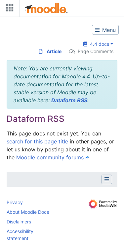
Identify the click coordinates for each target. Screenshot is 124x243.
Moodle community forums (50, 157)
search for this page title (37, 141)
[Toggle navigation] (8, 9)
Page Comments (95, 51)
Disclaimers (19, 221)
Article (54, 51)
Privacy (15, 202)
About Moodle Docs (28, 212)
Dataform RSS (69, 100)
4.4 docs (98, 44)
